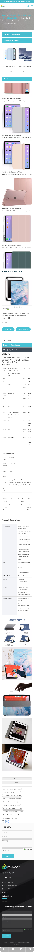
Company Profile (10, 349)
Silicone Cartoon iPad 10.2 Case (12, 808)
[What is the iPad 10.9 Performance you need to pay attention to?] (17, 203)
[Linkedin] (6, 821)
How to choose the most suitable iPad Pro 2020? (12, 242)
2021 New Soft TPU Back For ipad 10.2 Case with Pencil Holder (9, 66)
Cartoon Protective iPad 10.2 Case (13, 811)
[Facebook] (9, 821)
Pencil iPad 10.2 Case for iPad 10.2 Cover (15, 815)
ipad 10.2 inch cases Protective (12, 799)
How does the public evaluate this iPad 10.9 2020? (12, 132)
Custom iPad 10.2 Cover (10, 818)
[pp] (11, 867)
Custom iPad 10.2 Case (10, 802)
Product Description (11, 345)
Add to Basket (23, 329)
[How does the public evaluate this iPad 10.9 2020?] (17, 130)
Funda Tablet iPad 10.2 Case (11, 805)
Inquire (9, 329)
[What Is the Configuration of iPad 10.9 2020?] (17, 167)
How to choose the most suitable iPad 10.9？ (12, 96)
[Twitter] (3, 821)
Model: (5, 340)
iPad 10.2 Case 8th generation (12, 789)
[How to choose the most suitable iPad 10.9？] (17, 93)
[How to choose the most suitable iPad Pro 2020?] (17, 240)
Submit (8, 856)
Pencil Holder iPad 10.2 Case (11, 792)
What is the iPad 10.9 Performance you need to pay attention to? (12, 206)
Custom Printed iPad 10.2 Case (12, 795)
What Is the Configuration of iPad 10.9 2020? (12, 169)
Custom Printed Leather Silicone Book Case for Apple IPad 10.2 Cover (25, 66)
